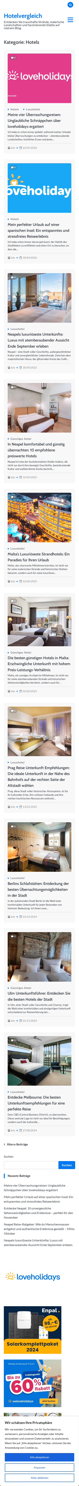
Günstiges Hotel (21, 438)
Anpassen (39, 1467)
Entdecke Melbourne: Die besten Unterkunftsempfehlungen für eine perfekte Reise (36, 1103)
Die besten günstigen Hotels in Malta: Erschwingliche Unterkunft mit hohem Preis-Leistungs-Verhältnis (39, 664)
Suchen (8, 1156)
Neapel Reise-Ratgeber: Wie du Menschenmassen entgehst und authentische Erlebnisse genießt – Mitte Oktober (39, 1228)
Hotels (15, 109)
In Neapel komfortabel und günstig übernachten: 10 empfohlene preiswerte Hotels (36, 450)
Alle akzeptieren (39, 1457)
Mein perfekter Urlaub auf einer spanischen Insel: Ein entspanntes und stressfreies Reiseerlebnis (38, 230)
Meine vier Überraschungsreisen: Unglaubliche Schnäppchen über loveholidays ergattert (34, 120)
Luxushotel (33, 109)
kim (13, 147)
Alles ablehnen (39, 1477)
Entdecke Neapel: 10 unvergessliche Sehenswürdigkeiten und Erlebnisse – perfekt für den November (38, 1212)
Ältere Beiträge (17, 1144)
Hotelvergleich (23, 15)
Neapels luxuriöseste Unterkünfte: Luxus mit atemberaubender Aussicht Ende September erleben (38, 340)
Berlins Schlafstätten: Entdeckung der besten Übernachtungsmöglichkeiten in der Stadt (38, 889)
